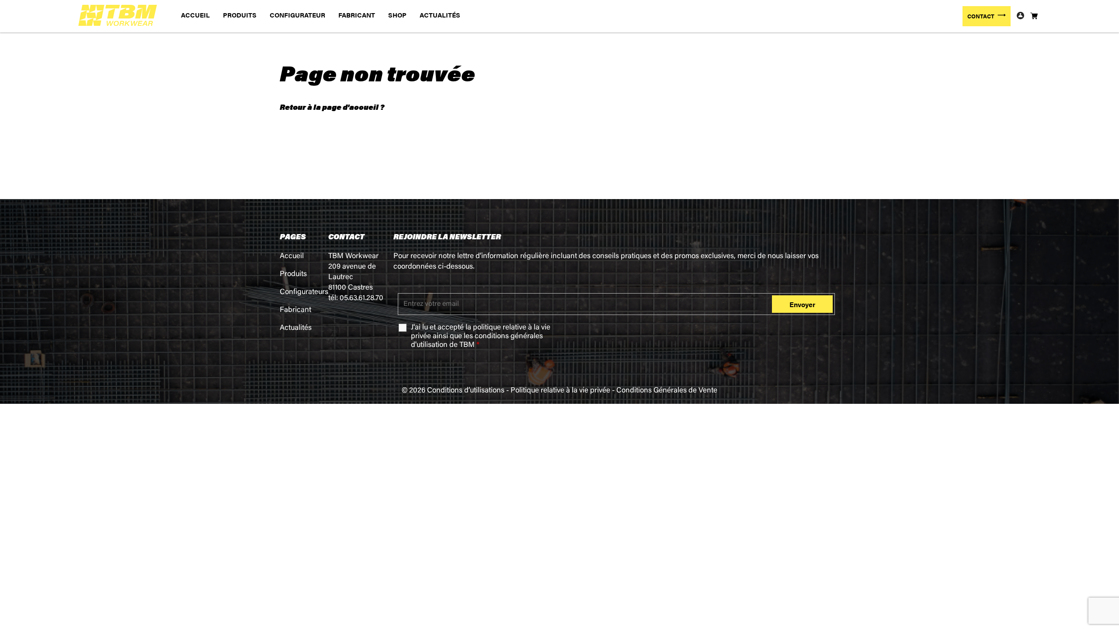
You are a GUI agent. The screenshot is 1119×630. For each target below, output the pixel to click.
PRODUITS (240, 14)
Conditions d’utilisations (465, 391)
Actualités (296, 328)
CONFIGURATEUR (297, 14)
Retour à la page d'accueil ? (332, 107)
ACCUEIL (195, 14)
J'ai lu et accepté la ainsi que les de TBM (480, 336)
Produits (293, 274)
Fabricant (295, 310)
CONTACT (980, 16)
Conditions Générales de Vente (666, 391)
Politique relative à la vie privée (560, 391)
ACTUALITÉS (440, 14)
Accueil (292, 256)
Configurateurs (304, 292)
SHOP (397, 14)
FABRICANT (356, 14)
